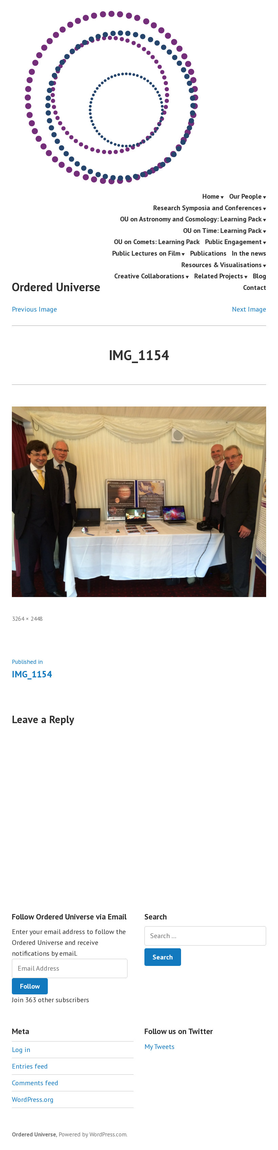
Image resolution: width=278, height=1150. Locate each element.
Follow (30, 986)
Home (210, 197)
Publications (208, 254)
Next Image (249, 309)
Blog (259, 277)
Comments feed (35, 1082)
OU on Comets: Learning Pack (157, 242)
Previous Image (34, 309)
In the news (249, 254)
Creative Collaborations (149, 277)
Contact (254, 287)
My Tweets (159, 1046)
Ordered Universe (56, 287)
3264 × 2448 (27, 618)
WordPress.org (33, 1099)
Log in (21, 1049)
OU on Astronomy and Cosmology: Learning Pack (191, 220)
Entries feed (30, 1066)
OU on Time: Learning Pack (222, 231)
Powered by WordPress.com (92, 1134)
